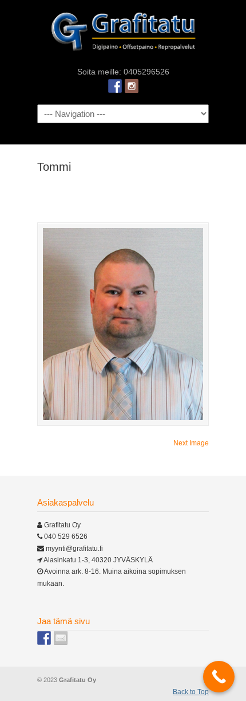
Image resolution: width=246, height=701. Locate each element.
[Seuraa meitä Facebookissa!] (115, 86)
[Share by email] (61, 638)
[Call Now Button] (219, 676)
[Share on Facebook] (44, 638)
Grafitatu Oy (123, 32)
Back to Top (191, 692)
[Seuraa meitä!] (131, 86)
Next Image (191, 443)
